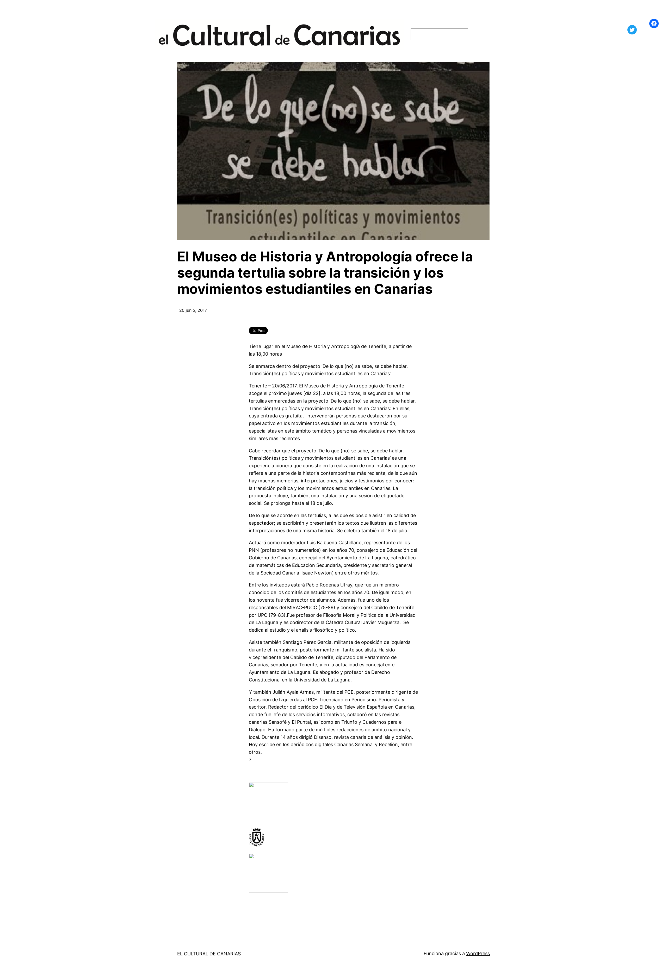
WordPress (478, 953)
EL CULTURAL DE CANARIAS (209, 953)
